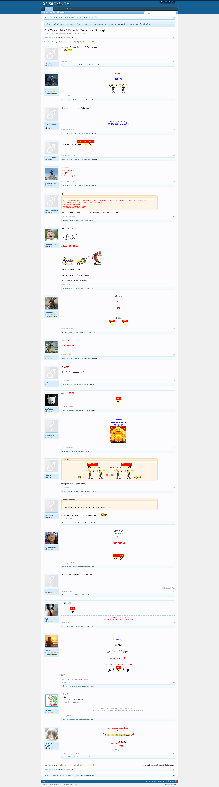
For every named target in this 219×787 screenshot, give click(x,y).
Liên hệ (147, 781)
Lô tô (148, 24)
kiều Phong (77, 384)
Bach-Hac (65, 100)
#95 (174, 563)
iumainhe (72, 451)
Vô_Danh (65, 332)
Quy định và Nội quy (171, 784)
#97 (174, 622)
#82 (174, 96)
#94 (174, 519)
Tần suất (142, 24)
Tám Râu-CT (76, 65)
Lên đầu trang (169, 781)
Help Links (69, 9)
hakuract (65, 288)
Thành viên (58, 9)
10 (89, 42)
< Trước (60, 42)
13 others (87, 410)
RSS (176, 781)
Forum (49, 9)
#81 (174, 61)
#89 (174, 354)
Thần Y (71, 100)
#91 (174, 407)
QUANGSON (49, 435)
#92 (174, 448)
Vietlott (71, 24)
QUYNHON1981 (50, 184)
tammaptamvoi (50, 157)
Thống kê (125, 24)
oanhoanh (65, 220)
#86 (174, 216)
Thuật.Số (48, 591)
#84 (174, 155)
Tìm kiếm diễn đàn (49, 12)
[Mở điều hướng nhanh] (174, 18)
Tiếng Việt (45, 781)
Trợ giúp (153, 781)
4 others (89, 491)
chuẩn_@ (81, 33)
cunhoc (47, 90)
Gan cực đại (134, 24)
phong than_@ (50, 245)
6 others (88, 133)
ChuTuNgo (49, 409)
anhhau (47, 356)
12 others (87, 332)
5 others (88, 100)
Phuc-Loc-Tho (66, 65)
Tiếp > (94, 42)
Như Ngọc (84, 65)
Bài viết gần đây (62, 12)
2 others (92, 65)
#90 (174, 380)
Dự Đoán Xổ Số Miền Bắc (62, 33)
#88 (174, 328)
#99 (174, 716)
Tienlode (48, 63)
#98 (174, 682)
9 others (86, 686)
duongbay (79, 410)
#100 (173, 753)
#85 (174, 181)
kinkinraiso (49, 516)
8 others (85, 719)
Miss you (72, 410)
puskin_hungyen (51, 210)
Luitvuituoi (49, 383)
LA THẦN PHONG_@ (49, 745)
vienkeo (48, 710)
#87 (174, 284)
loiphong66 (49, 312)
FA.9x (47, 619)
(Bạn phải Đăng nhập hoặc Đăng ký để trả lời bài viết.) (158, 765)
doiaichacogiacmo (51, 125)
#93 (174, 487)
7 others (85, 288)
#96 (174, 591)
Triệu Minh (49, 650)
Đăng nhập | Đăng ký (167, 2)
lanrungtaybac (50, 547)
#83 (174, 129)
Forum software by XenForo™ (59, 784)
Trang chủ (160, 781)
